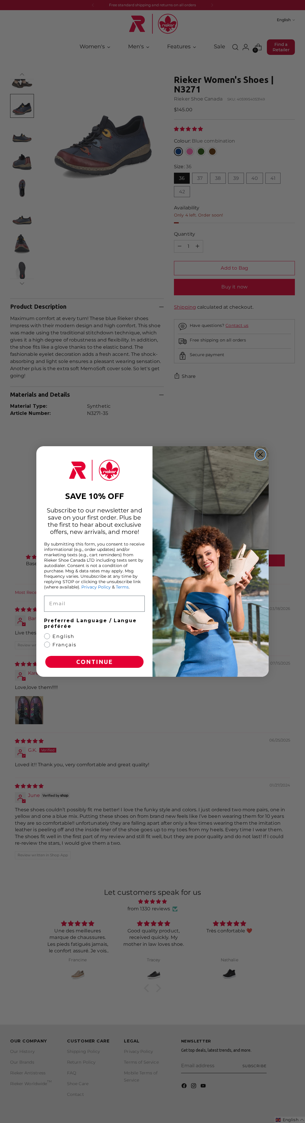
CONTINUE (94, 661)
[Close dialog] (260, 454)
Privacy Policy (96, 587)
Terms (122, 587)
